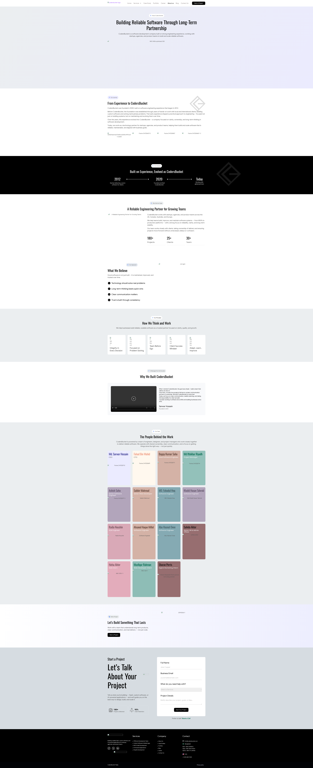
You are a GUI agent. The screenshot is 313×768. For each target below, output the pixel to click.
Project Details (167, 696)
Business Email (167, 673)
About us (171, 3)
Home (129, 3)
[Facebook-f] (109, 748)
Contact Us (184, 3)
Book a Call (186, 718)
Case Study (147, 3)
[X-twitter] (113, 748)
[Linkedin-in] (117, 748)
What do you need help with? (173, 684)
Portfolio (156, 3)
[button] (133, 399)
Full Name (165, 663)
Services (136, 3)
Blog (177, 3)
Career (163, 3)
